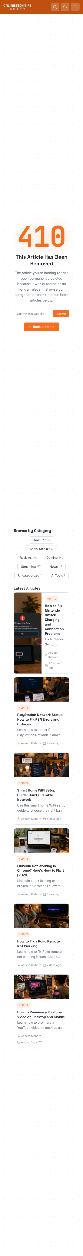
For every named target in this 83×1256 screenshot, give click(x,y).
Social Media (41, 549)
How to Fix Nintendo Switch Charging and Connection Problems (54, 619)
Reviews (28, 557)
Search (61, 313)
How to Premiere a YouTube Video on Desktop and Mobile (41, 1014)
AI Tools (58, 575)
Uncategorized (30, 575)
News (56, 566)
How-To (41, 540)
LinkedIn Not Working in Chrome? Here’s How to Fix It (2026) (40, 870)
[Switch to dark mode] (65, 7)
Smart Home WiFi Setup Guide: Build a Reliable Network (36, 795)
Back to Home (43, 327)
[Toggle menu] (75, 7)
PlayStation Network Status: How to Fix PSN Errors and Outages (40, 719)
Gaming (54, 557)
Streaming (31, 566)
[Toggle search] (55, 7)
